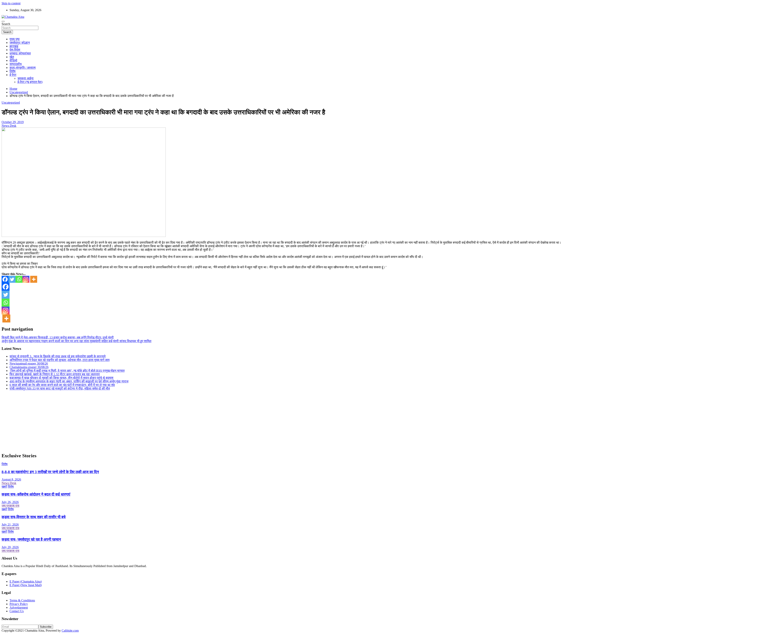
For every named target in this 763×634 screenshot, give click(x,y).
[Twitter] (12, 279)
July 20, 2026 (10, 547)
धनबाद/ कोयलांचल (20, 53)
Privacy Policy (19, 604)
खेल (12, 57)
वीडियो (13, 60)
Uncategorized (11, 102)
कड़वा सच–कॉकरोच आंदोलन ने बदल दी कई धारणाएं (36, 494)
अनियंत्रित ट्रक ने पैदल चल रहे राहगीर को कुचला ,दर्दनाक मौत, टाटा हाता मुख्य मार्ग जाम (59, 360)
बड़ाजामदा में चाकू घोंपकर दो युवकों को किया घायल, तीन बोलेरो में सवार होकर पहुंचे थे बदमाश (61, 377)
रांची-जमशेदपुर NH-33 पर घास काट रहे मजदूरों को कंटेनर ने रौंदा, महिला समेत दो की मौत (60, 388)
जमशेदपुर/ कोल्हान (20, 42)
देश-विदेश (15, 49)
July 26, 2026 (10, 502)
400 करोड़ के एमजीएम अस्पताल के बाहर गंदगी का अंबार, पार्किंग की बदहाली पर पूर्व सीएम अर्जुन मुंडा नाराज (69, 381)
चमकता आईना (25, 78)
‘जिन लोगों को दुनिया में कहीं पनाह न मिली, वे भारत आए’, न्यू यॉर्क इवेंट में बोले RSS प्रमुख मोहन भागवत (67, 370)
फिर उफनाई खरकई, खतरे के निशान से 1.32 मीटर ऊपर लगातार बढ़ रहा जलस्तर (55, 374)
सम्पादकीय (16, 64)
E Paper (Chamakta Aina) (26, 581)
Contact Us (17, 611)
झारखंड (14, 46)
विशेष (12, 71)
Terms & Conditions (22, 600)
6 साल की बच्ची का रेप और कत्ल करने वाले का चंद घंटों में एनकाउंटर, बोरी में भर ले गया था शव (62, 385)
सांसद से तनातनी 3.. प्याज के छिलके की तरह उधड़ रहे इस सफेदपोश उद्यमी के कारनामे (58, 356)
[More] (33, 279)
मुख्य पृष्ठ (15, 39)
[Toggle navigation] (3, 21)
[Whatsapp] (18, 279)
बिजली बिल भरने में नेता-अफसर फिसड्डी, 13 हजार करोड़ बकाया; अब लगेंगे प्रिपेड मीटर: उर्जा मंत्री (58, 337)
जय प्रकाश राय (10, 505)
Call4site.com (70, 630)
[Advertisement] (121, 421)
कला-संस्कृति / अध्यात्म (23, 67)
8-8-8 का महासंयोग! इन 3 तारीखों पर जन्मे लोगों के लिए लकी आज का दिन (50, 472)
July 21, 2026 (10, 524)
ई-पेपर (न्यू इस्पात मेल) (30, 82)
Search (6, 24)
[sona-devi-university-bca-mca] (84, 235)
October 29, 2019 (13, 122)
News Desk (9, 125)
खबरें (4, 486)
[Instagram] (25, 279)
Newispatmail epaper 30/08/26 (29, 363)
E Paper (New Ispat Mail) (26, 585)
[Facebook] (5, 279)
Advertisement (19, 607)
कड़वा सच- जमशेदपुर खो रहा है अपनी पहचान (31, 539)
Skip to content (11, 3)
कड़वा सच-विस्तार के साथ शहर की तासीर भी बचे (34, 517)
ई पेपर (13, 74)
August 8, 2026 (11, 479)
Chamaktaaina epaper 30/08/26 (29, 367)
